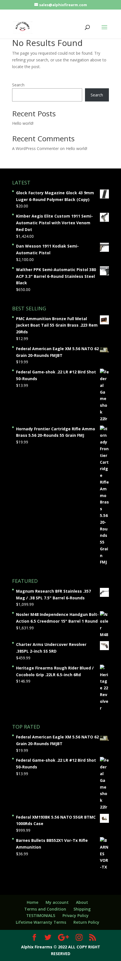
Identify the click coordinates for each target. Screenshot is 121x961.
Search (18, 84)
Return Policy (86, 922)
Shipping (82, 909)
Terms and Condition (45, 909)
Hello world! (22, 123)
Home (32, 902)
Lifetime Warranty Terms (41, 922)
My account (57, 902)
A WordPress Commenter (35, 148)
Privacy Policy (75, 915)
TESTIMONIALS (40, 915)
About (82, 902)
